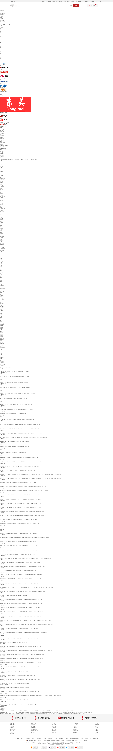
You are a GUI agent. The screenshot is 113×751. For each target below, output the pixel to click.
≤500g (1, 166)
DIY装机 (96, 727)
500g (1, 167)
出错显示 (2, 247)
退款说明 (75, 729)
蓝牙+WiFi (2, 357)
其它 (1, 202)
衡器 (1, 141)
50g (1, 258)
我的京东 (60, 1)
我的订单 (55, 1)
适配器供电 (2, 339)
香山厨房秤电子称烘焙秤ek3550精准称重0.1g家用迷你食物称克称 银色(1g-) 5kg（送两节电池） (19, 466)
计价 (1, 254)
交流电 (1, 229)
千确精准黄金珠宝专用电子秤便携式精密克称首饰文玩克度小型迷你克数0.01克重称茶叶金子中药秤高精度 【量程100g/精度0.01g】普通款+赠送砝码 (30, 478)
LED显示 (2, 299)
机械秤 (1, 195)
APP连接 (2, 243)
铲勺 (1, 134)
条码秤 (1, 204)
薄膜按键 (2, 323)
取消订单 (75, 732)
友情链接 (55, 738)
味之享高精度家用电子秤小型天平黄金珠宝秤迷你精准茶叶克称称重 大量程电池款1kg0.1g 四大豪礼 (20, 495)
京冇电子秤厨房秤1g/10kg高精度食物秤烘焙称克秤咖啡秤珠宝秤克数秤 (14, 376)
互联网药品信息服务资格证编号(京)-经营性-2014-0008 (62, 740)
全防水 (1, 342)
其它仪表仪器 (3, 142)
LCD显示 (2, 301)
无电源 (1, 332)
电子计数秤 (2, 208)
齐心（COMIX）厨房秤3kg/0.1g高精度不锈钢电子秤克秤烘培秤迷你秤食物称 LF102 (17, 419)
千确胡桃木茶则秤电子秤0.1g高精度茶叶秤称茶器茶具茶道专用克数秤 (14, 446)
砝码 (1, 177)
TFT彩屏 (1, 298)
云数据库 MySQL (45, 712)
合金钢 (1, 218)
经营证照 (73, 743)
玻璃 (1, 221)
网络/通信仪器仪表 (4, 145)
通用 (1, 360)
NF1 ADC (83, 713)
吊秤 (1, 188)
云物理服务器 (66, 713)
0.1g (1, 266)
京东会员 (67, 1)
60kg (1, 162)
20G (1, 262)
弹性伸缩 (52, 713)
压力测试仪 (2, 146)
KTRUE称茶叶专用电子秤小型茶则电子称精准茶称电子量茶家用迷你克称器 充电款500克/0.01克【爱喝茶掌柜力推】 (24, 437)
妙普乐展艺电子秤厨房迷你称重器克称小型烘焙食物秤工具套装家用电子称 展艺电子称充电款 (19, 628)
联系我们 (23, 738)
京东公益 (83, 738)
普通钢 (1, 219)
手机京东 (79, 1)
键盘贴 (1, 18)
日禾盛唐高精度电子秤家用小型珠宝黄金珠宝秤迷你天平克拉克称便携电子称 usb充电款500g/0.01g (20, 523)
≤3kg (1, 169)
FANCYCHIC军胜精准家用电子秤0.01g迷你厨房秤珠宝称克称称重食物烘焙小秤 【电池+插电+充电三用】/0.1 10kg (23, 632)
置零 (1, 294)
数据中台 (13, 713)
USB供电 (2, 331)
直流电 (1, 233)
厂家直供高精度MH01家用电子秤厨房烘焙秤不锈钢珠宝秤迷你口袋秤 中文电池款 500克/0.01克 (19, 428)
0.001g (1, 261)
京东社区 (66, 738)
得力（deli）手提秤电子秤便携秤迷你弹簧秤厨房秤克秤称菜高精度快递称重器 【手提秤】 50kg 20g (20, 424)
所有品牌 (2, 27)
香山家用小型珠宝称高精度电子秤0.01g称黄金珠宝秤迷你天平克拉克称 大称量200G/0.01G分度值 (20, 562)
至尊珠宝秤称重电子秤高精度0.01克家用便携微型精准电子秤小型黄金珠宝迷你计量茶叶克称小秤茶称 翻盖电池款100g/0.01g (25, 558)
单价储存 (2, 291)
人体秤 (1, 182)
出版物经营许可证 (47, 742)
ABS (1, 215)
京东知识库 (2, 12)
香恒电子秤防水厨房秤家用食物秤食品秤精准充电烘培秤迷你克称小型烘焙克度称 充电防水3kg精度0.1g (21, 499)
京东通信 (96, 732)
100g (1, 353)
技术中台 (34, 713)
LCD (1, 309)
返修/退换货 (75, 730)
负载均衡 (33, 712)
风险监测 (72, 738)
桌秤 (1, 207)
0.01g (1, 263)
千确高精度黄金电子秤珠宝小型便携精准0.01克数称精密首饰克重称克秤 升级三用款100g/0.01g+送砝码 (21, 433)
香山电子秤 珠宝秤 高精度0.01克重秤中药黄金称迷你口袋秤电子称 (13, 398)
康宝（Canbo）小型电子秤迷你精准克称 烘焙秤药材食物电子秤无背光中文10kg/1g (17, 441)
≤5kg (1, 163)
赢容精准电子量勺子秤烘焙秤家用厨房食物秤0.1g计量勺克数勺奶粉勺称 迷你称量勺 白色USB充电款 (20, 462)
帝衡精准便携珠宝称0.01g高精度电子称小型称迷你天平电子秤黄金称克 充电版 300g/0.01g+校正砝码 (20, 507)
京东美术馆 (2, 21)
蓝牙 (1, 358)
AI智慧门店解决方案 (65, 712)
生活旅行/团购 (13, 729)
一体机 (1, 16)
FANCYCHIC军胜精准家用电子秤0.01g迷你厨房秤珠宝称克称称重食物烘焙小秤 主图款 (18, 570)
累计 (1, 290)
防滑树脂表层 (3, 224)
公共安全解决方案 (56, 712)
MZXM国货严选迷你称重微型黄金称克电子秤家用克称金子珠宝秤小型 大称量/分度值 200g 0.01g (20, 550)
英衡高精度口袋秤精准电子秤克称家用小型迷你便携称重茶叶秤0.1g (14, 413)
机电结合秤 (2, 196)
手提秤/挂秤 (2, 178)
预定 (41, 712)
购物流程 (12, 726)
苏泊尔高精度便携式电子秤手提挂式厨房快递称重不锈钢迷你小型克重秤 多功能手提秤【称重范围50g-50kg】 (22, 511)
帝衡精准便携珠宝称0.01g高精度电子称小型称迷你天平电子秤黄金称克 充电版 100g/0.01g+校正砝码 (20, 503)
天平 (1, 199)
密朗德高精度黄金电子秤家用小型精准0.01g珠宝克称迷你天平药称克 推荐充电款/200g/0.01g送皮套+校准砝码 (22, 591)
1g (0, 350)
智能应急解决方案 (40, 713)
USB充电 (2, 236)
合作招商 (33, 738)
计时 (1, 252)
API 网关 (79, 713)
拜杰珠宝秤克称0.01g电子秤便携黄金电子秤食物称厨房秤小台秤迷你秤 (14, 371)
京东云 (62, 744)
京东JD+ (96, 733)
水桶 (1, 184)
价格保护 (75, 727)
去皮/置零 (2, 250)
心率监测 (2, 296)
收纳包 (1, 17)
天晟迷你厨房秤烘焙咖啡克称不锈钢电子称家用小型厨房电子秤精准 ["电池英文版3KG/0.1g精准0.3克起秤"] (21, 611)
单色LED (2, 307)
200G (1, 257)
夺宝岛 (96, 726)
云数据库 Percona (7, 713)
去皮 (1, 292)
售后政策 (75, 726)
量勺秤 (1, 189)
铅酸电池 (2, 232)
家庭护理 (2, 138)
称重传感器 (2, 180)
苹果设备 (2, 361)
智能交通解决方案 (28, 713)
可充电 (1, 237)
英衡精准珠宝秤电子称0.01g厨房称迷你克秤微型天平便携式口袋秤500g (14, 528)
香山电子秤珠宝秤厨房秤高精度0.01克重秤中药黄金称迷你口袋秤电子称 (15, 382)
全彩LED (2, 306)
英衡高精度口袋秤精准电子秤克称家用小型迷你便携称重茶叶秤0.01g (14, 452)
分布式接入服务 (47, 713)
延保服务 (96, 729)
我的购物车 (93, 5)
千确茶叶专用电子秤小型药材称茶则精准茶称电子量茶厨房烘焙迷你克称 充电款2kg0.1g (18, 482)
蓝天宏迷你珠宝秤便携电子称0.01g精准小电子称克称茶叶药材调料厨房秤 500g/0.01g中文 (18, 519)
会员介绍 (12, 727)
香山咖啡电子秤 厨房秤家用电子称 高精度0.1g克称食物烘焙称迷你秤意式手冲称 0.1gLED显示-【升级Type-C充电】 (23, 515)
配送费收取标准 (34, 730)
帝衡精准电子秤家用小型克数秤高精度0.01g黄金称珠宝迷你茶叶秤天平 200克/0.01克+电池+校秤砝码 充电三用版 (23, 486)
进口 (1, 270)
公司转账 (54, 732)
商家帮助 (39, 738)
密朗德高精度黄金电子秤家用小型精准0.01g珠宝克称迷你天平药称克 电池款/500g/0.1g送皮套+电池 (20, 578)
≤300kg (1, 171)
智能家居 (2, 156)
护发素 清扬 (2, 708)
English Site (88, 738)
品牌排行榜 (2, 13)
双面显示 (2, 328)
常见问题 (12, 730)
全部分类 (2, 10)
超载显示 (2, 244)
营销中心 (44, 738)
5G (0, 255)
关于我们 (17, 738)
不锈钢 (1, 222)
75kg (1, 174)
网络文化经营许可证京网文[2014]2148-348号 (61, 742)
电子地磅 (2, 211)
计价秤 (1, 185)
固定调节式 (2, 347)
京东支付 (58, 744)
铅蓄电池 (2, 240)
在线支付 (54, 727)
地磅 (1, 206)
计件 (1, 251)
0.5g (1, 265)
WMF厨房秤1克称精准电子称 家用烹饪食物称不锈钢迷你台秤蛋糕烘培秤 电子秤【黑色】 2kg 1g (19, 554)
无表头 (1, 321)
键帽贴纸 (2, 20)
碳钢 (1, 225)
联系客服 (12, 733)
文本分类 (51, 712)
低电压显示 (2, 246)
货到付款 (54, 726)
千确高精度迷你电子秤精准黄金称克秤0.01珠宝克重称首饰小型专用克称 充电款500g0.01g (18, 533)
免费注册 (50, 1)
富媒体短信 (60, 713)
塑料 (1, 280)
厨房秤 (4, 24)
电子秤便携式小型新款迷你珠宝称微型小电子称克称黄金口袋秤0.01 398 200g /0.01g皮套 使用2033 (20, 583)
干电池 (1, 228)
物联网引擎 (21, 712)
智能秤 (1, 137)
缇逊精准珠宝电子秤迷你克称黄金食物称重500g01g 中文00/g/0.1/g (14, 595)
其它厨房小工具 (3, 131)
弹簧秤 (1, 210)
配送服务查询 (34, 729)
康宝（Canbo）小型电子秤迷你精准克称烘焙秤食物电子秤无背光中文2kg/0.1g (16, 404)
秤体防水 (2, 343)
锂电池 (1, 235)
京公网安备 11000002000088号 (34, 740)
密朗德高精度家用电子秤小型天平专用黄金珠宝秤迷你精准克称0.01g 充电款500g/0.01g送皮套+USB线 (21, 603)
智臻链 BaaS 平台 (15, 712)
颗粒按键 (2, 324)
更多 (1, 127)
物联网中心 (37, 712)
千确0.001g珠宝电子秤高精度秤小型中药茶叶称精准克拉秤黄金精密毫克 (15, 387)
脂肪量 (1, 295)
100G (1, 160)
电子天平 (2, 186)
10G (1, 170)
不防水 (1, 340)
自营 (1, 373)
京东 (20, 6)
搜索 (76, 5)
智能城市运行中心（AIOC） (5, 712)
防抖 (1, 283)
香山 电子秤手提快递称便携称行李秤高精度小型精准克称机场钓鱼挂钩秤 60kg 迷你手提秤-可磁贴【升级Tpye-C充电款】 (25, 537)
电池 (1, 241)
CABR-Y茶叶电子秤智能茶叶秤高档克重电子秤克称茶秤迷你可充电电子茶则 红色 (16, 409)
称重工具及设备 (3, 149)
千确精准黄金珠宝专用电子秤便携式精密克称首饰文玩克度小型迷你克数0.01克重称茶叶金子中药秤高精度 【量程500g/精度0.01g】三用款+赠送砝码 (30, 474)
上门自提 (33, 726)
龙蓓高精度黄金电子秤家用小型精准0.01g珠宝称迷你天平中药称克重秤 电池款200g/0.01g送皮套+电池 (21, 574)
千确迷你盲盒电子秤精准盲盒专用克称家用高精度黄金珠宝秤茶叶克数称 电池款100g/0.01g (18, 545)
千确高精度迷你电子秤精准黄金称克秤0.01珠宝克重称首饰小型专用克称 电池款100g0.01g (18, 541)
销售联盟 (61, 738)
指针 (1, 302)
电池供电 (2, 338)
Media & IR (95, 738)
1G (0, 268)
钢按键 (1, 325)
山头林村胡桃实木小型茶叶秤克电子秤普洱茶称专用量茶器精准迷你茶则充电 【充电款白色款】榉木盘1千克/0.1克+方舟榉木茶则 (26, 587)
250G (1, 164)
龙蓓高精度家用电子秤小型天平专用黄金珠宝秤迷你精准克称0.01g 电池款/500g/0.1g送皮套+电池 (20, 607)
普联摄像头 (2, 14)
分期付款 (54, 729)
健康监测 (2, 155)
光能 (1, 239)
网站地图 (85, 712)
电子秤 (1, 152)
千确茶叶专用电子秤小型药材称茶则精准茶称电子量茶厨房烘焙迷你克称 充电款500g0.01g (18, 470)
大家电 (11, 732)
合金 (1, 213)
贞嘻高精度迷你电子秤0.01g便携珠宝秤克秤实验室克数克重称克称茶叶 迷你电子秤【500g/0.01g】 (20, 457)
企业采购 (72, 1)
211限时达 (33, 727)
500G (1, 173)
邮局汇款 (54, 730)
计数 (1, 284)
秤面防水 (2, 345)
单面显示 (2, 327)
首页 (1, 24)
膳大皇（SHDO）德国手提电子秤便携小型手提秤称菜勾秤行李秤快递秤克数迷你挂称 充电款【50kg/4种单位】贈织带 (24, 490)
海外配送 (33, 732)
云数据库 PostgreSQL (20, 713)
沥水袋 (1, 181)
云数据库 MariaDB (79, 712)
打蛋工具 (2, 133)
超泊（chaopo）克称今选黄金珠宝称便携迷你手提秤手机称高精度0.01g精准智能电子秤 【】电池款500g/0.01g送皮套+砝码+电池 (26, 620)
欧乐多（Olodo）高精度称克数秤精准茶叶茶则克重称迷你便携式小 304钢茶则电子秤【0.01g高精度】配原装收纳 (23, 566)
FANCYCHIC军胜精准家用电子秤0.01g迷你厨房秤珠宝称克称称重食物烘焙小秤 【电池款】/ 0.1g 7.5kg (21, 599)
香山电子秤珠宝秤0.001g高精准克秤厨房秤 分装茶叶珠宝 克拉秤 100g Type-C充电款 (17, 393)
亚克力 (1, 313)
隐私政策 (77, 738)
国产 (1, 269)
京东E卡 (96, 730)
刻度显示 (2, 303)
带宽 (30, 712)
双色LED (2, 305)
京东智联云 (26, 712)
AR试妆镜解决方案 (73, 713)
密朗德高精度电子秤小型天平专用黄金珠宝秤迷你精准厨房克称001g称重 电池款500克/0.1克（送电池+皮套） (22, 616)
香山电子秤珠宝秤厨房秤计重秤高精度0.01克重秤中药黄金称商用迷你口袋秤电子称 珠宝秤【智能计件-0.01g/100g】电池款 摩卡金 (27, 624)
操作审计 (56, 713)
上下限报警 (2, 288)
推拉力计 (2, 144)
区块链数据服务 (72, 712)
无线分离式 (2, 248)
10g (1, 351)
